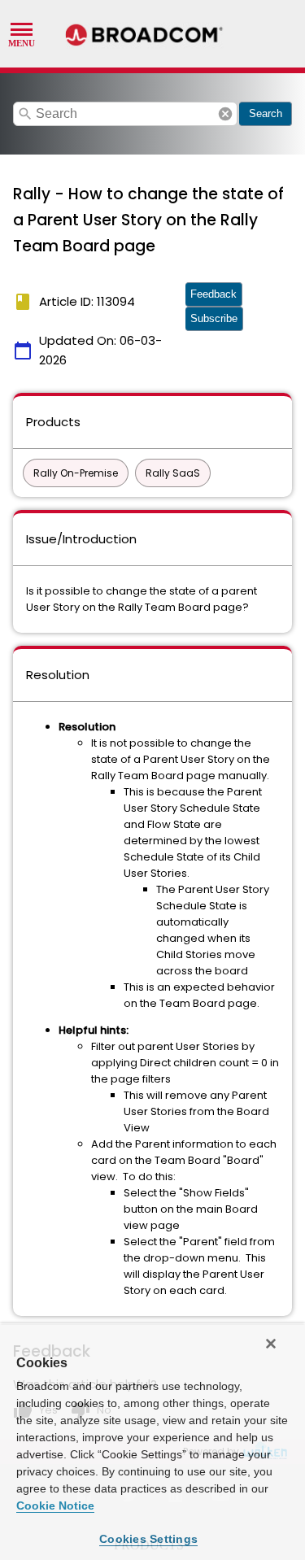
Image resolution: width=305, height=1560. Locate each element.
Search (265, 113)
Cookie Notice (55, 1505)
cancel (225, 114)
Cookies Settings (148, 1538)
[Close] (271, 1344)
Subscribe (213, 318)
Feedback (213, 294)
